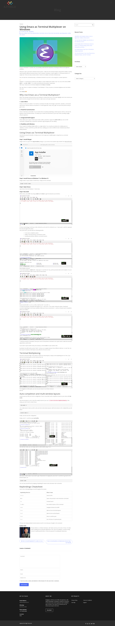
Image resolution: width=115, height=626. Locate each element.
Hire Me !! (49, 610)
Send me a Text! (23, 606)
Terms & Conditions (87, 600)
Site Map (73, 602)
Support (85, 602)
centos (22, 33)
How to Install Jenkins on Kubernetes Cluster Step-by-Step (59, 541)
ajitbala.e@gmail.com (24, 602)
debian (25, 33)
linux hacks (41, 33)
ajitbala (32, 31)
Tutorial (21, 24)
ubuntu (23, 34)
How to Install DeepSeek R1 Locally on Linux (32, 541)
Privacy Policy (74, 600)
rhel (20, 34)
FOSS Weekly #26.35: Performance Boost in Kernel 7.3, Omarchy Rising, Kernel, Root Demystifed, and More (84, 45)
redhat (69, 33)
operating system (63, 33)
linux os (46, 33)
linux (29, 33)
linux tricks (50, 33)
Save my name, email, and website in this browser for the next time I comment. (40, 581)
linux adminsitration (34, 33)
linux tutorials (56, 33)
